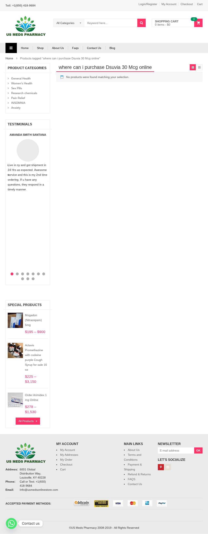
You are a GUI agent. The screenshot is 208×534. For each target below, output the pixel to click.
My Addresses (69, 454)
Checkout (187, 4)
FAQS (131, 479)
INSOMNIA (18, 102)
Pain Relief (18, 98)
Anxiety (16, 107)
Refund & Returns (139, 474)
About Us (58, 48)
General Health (21, 78)
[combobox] (68, 23)
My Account (168, 4)
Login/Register (148, 4)
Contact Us (94, 48)
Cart (200, 4)
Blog (112, 48)
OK (198, 450)
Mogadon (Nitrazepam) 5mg (33, 320)
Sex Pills (16, 88)
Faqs (75, 48)
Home (25, 48)
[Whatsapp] (11, 523)
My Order (66, 459)
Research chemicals (24, 93)
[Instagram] (167, 467)
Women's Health (21, 83)
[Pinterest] (160, 467)
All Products (26, 421)
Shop (40, 48)
